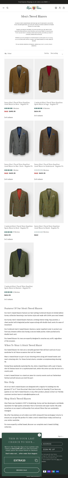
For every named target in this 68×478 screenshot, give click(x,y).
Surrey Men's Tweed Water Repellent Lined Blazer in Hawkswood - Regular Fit (48, 165)
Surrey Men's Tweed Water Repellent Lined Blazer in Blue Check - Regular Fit (18, 165)
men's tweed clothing (51, 424)
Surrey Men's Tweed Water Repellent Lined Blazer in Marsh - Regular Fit (47, 227)
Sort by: (46, 53)
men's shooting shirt (11, 359)
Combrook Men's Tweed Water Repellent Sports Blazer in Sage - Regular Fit (48, 103)
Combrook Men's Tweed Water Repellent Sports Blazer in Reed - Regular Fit (18, 227)
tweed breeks (52, 357)
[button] (3, 8)
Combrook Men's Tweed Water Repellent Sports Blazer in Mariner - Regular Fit (18, 287)
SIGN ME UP (49, 449)
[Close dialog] (39, 435)
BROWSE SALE (21, 470)
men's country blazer (46, 44)
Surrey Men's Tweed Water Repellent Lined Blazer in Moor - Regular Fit (17, 103)
